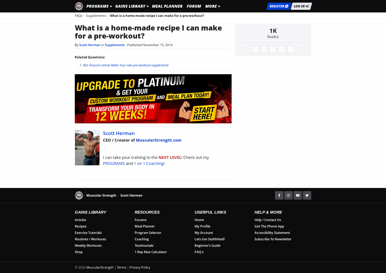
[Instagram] (288, 195)
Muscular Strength (101, 195)
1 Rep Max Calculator (151, 252)
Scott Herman (89, 45)
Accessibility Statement (272, 232)
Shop (79, 252)
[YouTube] (298, 195)
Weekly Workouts (88, 245)
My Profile (202, 226)
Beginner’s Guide (208, 245)
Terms (121, 267)
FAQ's (199, 252)
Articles (80, 220)
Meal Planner (145, 226)
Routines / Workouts (90, 239)
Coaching (142, 239)
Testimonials (144, 245)
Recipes (80, 226)
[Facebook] (279, 195)
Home (199, 220)
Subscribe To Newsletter (273, 239)
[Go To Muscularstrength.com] (79, 6)
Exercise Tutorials (88, 232)
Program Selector (148, 232)
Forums (141, 220)
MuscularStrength (100, 267)
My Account (204, 232)
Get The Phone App (269, 226)
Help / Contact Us (268, 220)
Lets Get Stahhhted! (210, 239)
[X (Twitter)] (307, 195)
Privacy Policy (140, 267)
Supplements (115, 45)
